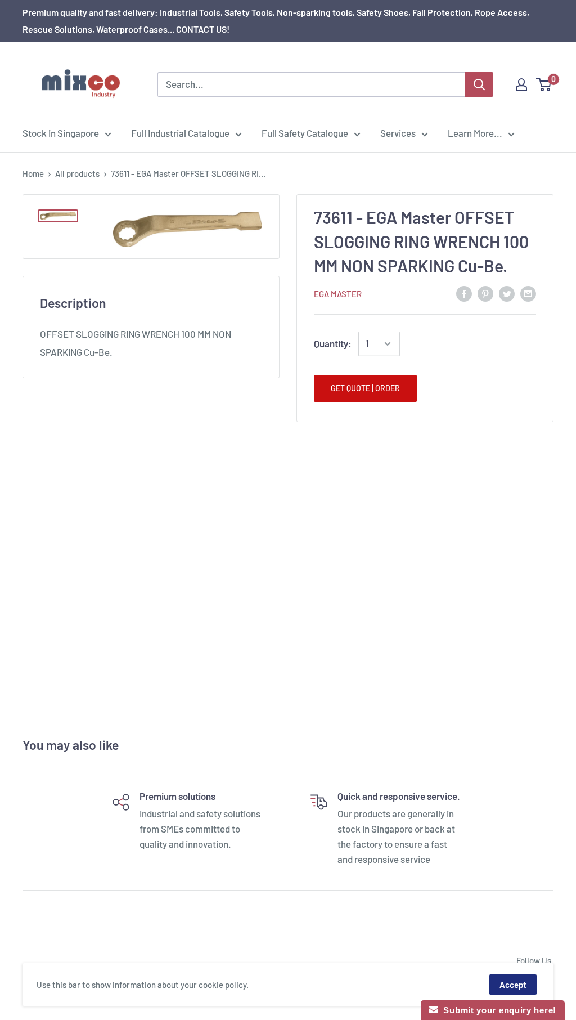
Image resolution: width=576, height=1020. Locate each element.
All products (77, 173)
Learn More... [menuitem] (475, 132)
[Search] (479, 84)
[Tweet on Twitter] (507, 293)
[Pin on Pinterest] (485, 293)
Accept (513, 984)
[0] (544, 84)
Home (33, 173)
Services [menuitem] (398, 132)
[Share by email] (528, 293)
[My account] (521, 84)
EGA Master (338, 294)
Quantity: (333, 343)
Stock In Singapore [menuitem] (60, 132)
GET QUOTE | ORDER (365, 388)
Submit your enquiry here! (497, 1010)
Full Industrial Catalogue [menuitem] (180, 132)
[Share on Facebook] (464, 293)
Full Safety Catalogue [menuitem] (305, 132)
